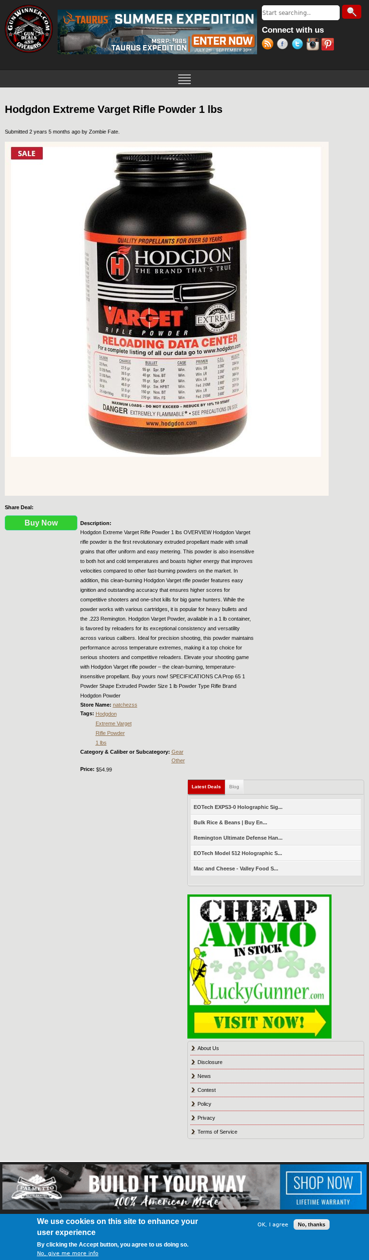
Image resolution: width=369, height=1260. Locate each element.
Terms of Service (217, 1132)
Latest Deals (208, 786)
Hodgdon (106, 714)
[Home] (29, 29)
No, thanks (311, 1224)
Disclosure (209, 1062)
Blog (234, 786)
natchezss (125, 705)
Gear (178, 752)
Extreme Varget (114, 723)
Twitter (299, 45)
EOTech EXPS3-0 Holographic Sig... (238, 807)
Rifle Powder (110, 733)
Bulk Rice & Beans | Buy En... (230, 822)
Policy (204, 1104)
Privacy (206, 1118)
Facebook (284, 45)
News (204, 1076)
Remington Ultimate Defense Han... (238, 838)
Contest (206, 1090)
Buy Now (41, 523)
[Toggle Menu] (184, 78)
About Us (208, 1048)
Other (178, 760)
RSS (269, 45)
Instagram (314, 45)
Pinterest (328, 45)
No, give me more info (67, 1253)
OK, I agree (273, 1225)
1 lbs (101, 743)
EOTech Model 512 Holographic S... (238, 853)
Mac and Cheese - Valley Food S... (236, 868)
